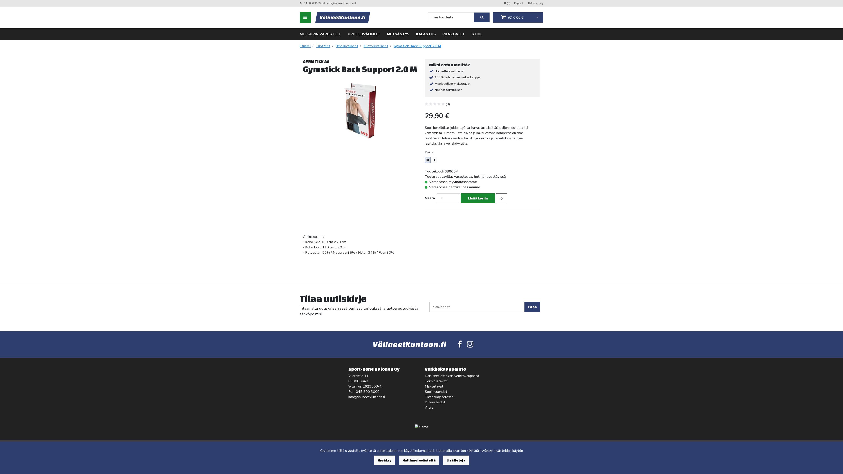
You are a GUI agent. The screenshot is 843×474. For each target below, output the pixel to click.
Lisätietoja (456, 460)
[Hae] (482, 17)
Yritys (429, 407)
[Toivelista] (501, 198)
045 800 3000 (312, 3)
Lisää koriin (478, 198)
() (515, 17)
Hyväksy (384, 460)
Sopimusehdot (436, 391)
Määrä (430, 198)
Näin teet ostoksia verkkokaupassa (452, 375)
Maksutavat (434, 386)
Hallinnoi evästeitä (419, 460)
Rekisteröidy (535, 3)
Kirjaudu (519, 3)
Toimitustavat (436, 381)
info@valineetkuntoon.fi (341, 3)
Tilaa (532, 307)
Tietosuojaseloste (439, 397)
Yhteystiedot (435, 402)
